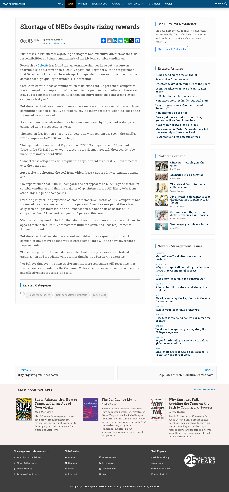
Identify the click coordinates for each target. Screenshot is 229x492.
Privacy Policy (24, 468)
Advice (168, 3)
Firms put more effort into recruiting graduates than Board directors (179, 119)
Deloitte (43, 65)
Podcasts (117, 3)
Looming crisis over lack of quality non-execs (181, 90)
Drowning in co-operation (187, 174)
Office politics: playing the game (187, 164)
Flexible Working (160, 457)
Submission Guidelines (29, 457)
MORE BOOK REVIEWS (205, 389)
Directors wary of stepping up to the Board (182, 83)
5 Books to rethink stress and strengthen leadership (181, 288)
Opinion (82, 3)
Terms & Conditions (27, 474)
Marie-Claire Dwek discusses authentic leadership (180, 258)
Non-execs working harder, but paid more (181, 100)
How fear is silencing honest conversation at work (182, 319)
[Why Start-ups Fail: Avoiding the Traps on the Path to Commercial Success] (159, 419)
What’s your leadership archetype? (177, 309)
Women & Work (159, 474)
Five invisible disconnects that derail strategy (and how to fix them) (190, 199)
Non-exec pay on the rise (171, 112)
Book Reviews (99, 3)
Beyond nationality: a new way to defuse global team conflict (181, 342)
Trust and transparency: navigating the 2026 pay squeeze (180, 330)
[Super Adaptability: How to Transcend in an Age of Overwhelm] (25, 416)
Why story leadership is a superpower (180, 278)
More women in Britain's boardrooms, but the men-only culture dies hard (181, 131)
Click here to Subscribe (171, 49)
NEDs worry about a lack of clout (176, 124)
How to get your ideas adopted (189, 224)
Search (106, 474)
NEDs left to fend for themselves (176, 96)
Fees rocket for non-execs (171, 79)
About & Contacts (26, 463)
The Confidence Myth (119, 399)
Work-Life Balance (161, 468)
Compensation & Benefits (71, 294)
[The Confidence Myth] (92, 419)
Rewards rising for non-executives (177, 136)
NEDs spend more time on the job (176, 74)
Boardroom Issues (39, 294)
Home (60, 3)
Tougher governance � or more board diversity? (179, 106)
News (70, 3)
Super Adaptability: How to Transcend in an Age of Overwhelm (56, 403)
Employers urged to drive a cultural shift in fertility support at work (181, 353)
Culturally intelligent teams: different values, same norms (189, 213)
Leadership (157, 463)
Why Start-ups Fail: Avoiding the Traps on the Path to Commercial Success (182, 269)
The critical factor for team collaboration (187, 186)
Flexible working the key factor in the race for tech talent (182, 300)
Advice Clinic (109, 468)
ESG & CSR (99, 294)
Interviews (154, 3)
